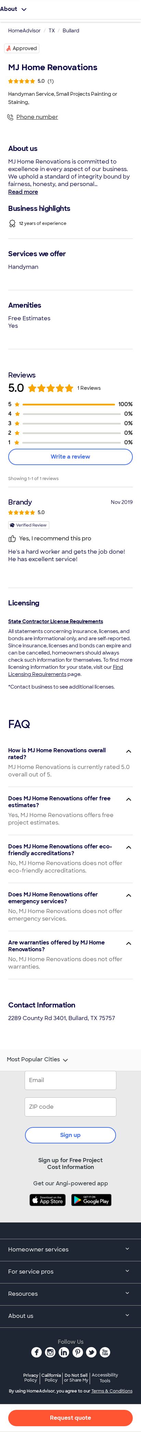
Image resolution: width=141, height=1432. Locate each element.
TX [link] (52, 31)
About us (20, 1316)
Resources (23, 1293)
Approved (25, 48)
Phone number (37, 117)
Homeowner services (38, 1249)
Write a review (70, 456)
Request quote (70, 1417)
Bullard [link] (71, 31)
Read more (23, 192)
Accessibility (105, 1378)
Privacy (30, 1378)
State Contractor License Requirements (55, 621)
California (51, 1378)
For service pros (30, 1271)
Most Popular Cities (33, 1059)
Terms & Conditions (111, 1391)
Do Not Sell (76, 1378)
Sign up (70, 1135)
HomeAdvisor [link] (24, 31)
